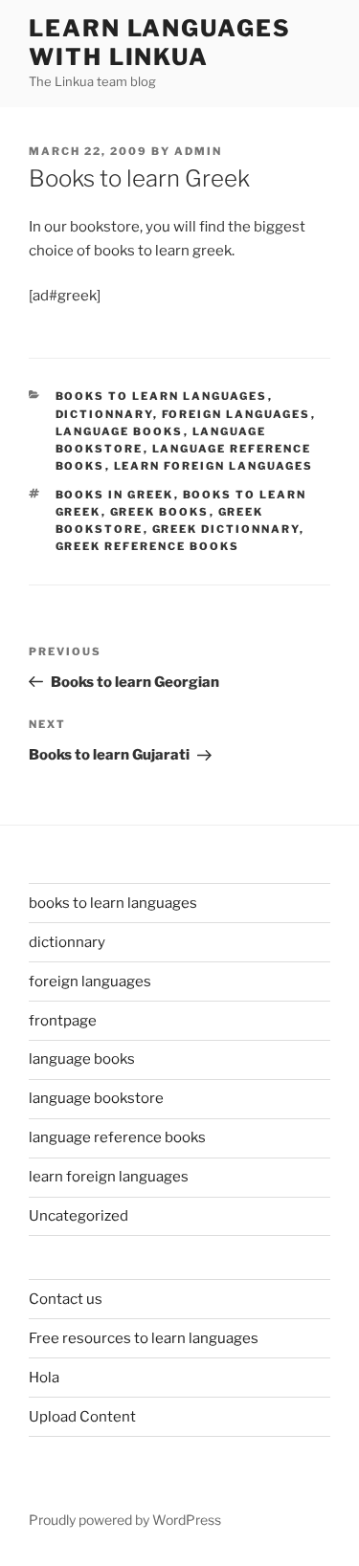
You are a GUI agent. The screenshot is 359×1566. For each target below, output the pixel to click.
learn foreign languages (214, 466)
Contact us (65, 1299)
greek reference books (148, 546)
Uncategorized (78, 1215)
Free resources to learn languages (143, 1338)
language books (120, 431)
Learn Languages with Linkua (160, 42)
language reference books (117, 1137)
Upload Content (82, 1416)
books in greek (115, 494)
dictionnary (104, 414)
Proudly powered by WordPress (125, 1519)
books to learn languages (162, 396)
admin (198, 151)
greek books (160, 511)
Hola (44, 1377)
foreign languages (236, 414)
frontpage (63, 1020)
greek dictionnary (226, 529)
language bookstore (96, 1098)
